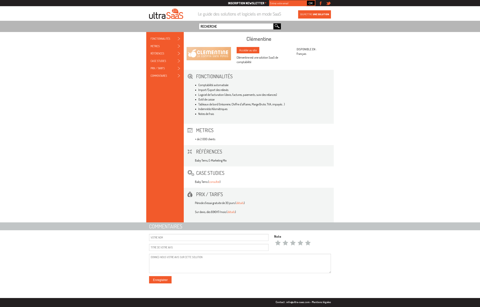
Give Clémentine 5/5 (308, 242)
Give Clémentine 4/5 (300, 242)
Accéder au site (248, 50)
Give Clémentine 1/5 (278, 242)
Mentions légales (321, 302)
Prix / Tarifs (158, 68)
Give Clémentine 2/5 (285, 242)
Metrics (155, 46)
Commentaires (159, 75)
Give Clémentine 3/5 (293, 242)
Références (157, 53)
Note (277, 236)
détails (240, 203)
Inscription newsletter (247, 3)
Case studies (158, 61)
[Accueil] (166, 14)
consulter (214, 182)
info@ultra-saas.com (298, 302)
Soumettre (314, 14)
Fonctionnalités (160, 38)
